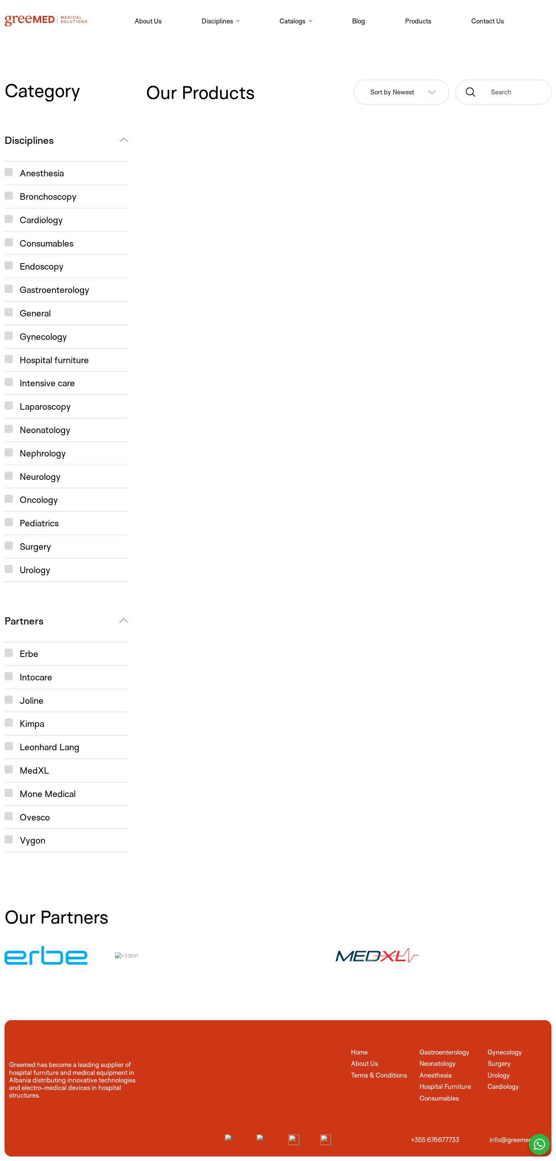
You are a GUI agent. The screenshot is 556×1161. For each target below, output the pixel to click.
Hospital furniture (54, 359)
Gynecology (43, 336)
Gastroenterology (54, 289)
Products (418, 21)
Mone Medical (48, 793)
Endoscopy (42, 266)
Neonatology (45, 429)
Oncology (39, 499)
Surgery (35, 546)
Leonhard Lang (49, 746)
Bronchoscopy (48, 196)
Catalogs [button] (293, 21)
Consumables (46, 243)
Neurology (40, 476)
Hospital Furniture (445, 1086)
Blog (358, 21)
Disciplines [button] (218, 21)
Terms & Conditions (379, 1075)
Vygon (32, 840)
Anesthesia (42, 173)
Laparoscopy (45, 406)
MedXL (34, 770)
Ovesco (35, 817)
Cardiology (41, 219)
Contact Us (487, 21)
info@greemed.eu (515, 1140)
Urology (35, 569)
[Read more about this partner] (57, 955)
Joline (31, 700)
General (35, 313)
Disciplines (29, 140)
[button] (503, 92)
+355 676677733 (435, 1140)
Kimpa (32, 723)
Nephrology (43, 453)
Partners (24, 620)
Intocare (36, 677)
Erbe (29, 653)
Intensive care (47, 383)
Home (359, 1052)
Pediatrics (39, 523)
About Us (148, 21)
